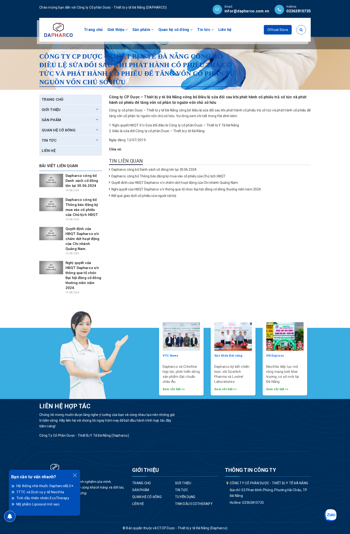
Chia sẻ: (115, 149)
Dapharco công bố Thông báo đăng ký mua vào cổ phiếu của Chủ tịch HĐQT (168, 176)
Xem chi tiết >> (174, 389)
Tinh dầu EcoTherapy (194, 504)
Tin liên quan (126, 161)
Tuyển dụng (185, 497)
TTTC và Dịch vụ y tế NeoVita (40, 492)
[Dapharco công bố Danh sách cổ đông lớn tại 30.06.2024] (51, 180)
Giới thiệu (116, 29)
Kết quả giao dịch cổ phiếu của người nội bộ (143, 196)
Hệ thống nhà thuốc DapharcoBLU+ (45, 486)
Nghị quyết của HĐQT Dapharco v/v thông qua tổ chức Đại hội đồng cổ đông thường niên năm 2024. (186, 189)
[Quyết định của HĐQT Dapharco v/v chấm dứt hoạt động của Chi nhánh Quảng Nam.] (51, 233)
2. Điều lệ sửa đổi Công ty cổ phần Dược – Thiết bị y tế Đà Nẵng (157, 131)
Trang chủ (93, 29)
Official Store (277, 30)
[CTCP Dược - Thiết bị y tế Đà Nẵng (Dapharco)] (58, 29)
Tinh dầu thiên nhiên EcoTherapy (42, 498)
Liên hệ (225, 29)
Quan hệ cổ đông (174, 29)
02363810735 (298, 11)
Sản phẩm (141, 29)
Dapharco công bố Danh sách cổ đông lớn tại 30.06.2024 (153, 169)
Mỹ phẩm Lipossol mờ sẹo (38, 504)
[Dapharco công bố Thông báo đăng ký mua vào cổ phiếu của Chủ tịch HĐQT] (51, 204)
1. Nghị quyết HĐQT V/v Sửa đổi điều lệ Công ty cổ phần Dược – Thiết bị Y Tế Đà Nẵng (174, 125)
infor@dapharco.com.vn (247, 11)
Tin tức (204, 29)
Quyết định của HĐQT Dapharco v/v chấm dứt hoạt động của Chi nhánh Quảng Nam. (175, 183)
